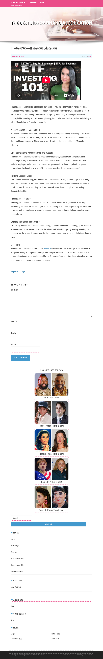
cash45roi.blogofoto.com (27, 2)
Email (14, 333)
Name (14, 322)
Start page (14, 552)
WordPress (55, 638)
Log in (13, 539)
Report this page (18, 271)
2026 (12, 606)
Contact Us (66, 655)
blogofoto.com (26, 655)
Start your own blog (17, 558)
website (47, 248)
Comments (16, 638)
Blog (90, 56)
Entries (56, 634)
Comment (15, 290)
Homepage (15, 545)
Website (15, 344)
